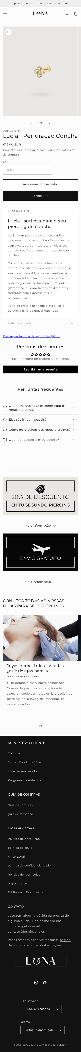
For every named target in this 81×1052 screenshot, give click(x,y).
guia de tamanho (20, 814)
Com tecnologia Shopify (53, 1045)
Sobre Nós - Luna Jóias (24, 762)
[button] (5, 13)
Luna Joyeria (30, 1045)
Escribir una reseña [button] (40, 369)
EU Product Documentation (28, 892)
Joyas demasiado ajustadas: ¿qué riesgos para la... (36, 668)
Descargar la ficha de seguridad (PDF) (31, 336)
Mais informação (38, 525)
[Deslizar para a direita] (49, 123)
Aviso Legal (16, 856)
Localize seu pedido (22, 771)
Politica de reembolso (24, 874)
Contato (14, 753)
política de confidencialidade (29, 865)
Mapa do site (17, 883)
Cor (5, 161)
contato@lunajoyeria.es (26, 931)
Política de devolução (24, 839)
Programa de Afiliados (24, 780)
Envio (34, 150)
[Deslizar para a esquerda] (32, 123)
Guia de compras (20, 805)
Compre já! (40, 196)
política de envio (20, 847)
